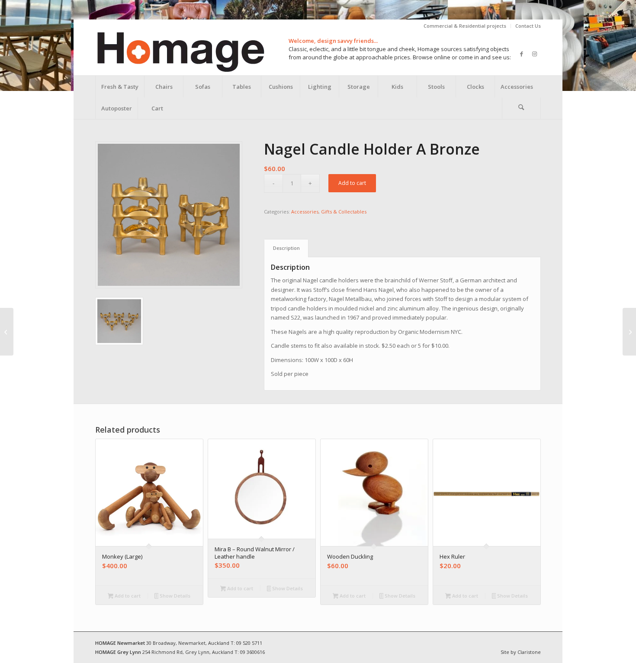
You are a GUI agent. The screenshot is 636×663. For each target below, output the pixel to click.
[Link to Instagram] (534, 53)
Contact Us (528, 26)
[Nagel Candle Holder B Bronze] (629, 332)
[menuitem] (465, 26)
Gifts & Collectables (343, 211)
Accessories (304, 211)
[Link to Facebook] (521, 53)
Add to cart (352, 183)
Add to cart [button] (127, 595)
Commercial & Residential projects (465, 26)
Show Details (174, 595)
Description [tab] (286, 248)
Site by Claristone (521, 652)
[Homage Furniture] (180, 53)
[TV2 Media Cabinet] (6, 332)
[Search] (521, 108)
